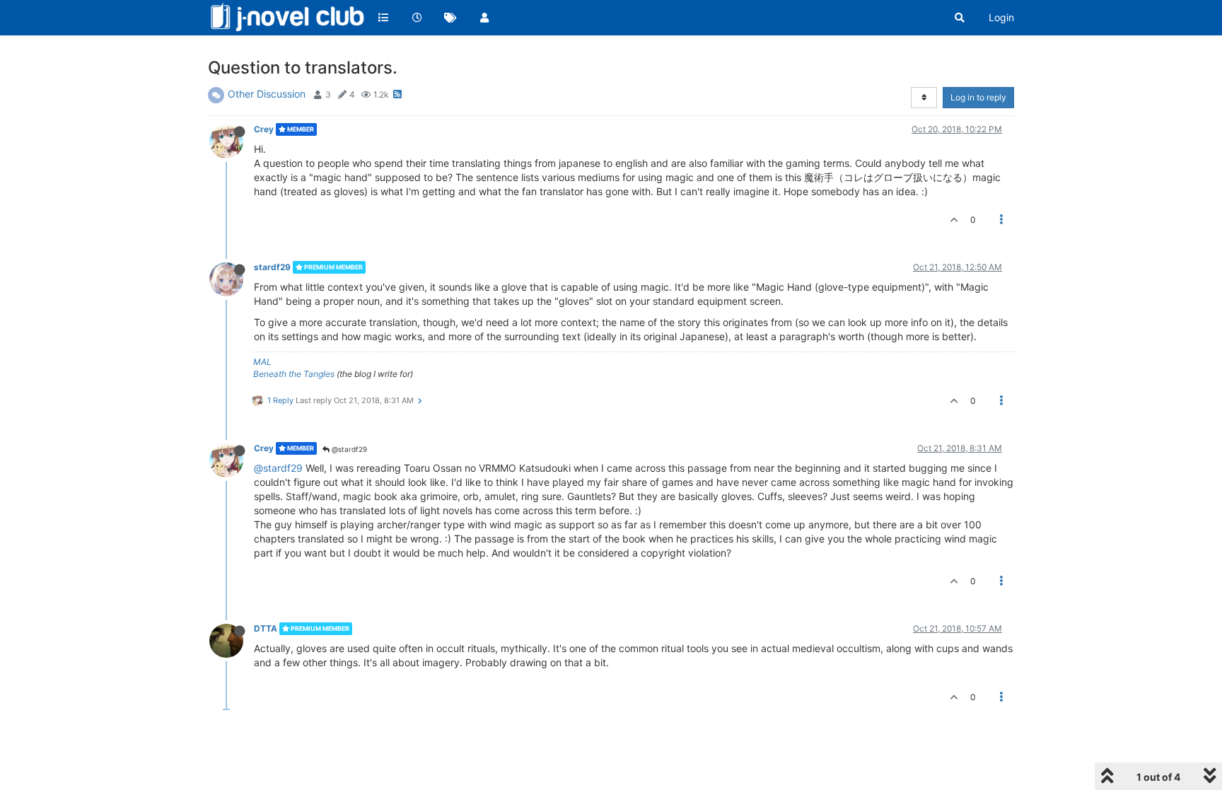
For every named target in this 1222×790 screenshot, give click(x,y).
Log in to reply (978, 97)
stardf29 (272, 267)
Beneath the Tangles (293, 373)
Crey (264, 129)
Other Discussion (267, 94)
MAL (262, 361)
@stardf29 (348, 449)
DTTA (265, 628)
